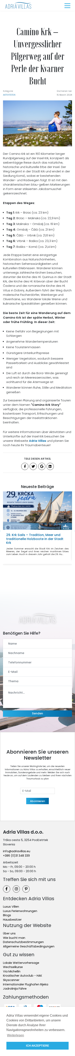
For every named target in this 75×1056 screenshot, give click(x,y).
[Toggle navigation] (67, 5)
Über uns (9, 933)
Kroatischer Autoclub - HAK (22, 976)
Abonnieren (37, 801)
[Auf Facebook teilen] (24, 466)
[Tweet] (33, 466)
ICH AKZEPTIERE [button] (37, 1045)
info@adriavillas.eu (16, 851)
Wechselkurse (13, 967)
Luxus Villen (11, 907)
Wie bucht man (14, 938)
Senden (37, 713)
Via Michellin (11, 971)
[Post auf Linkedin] (50, 466)
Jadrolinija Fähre (15, 989)
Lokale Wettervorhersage (21, 963)
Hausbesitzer (12, 920)
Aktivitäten (9, 94)
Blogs (7, 915)
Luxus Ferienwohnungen (20, 911)
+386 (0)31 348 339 (16, 856)
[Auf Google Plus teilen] (41, 466)
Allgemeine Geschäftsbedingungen (28, 946)
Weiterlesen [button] (15, 1035)
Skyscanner (11, 980)
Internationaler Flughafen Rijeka (25, 984)
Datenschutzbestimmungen (23, 942)
